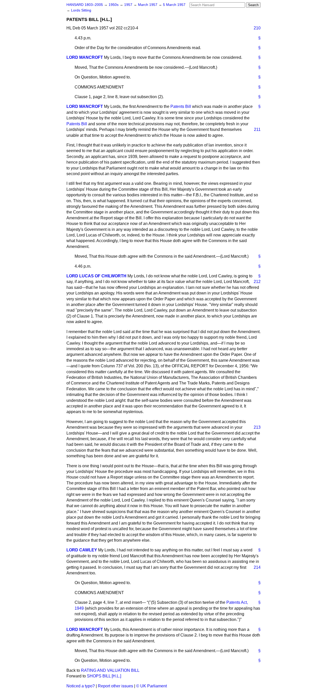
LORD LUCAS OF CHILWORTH (96, 276)
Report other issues (115, 686)
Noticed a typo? (80, 686)
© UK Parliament (151, 686)
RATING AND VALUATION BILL (110, 670)
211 (257, 129)
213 (257, 427)
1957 (128, 5)
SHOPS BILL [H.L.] (104, 676)
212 (257, 281)
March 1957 (148, 5)
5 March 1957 (174, 5)
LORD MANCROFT (84, 57)
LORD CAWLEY (81, 550)
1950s (114, 5)
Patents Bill (180, 106)
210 (257, 28)
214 (257, 567)
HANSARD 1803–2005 (84, 5)
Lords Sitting (81, 10)
